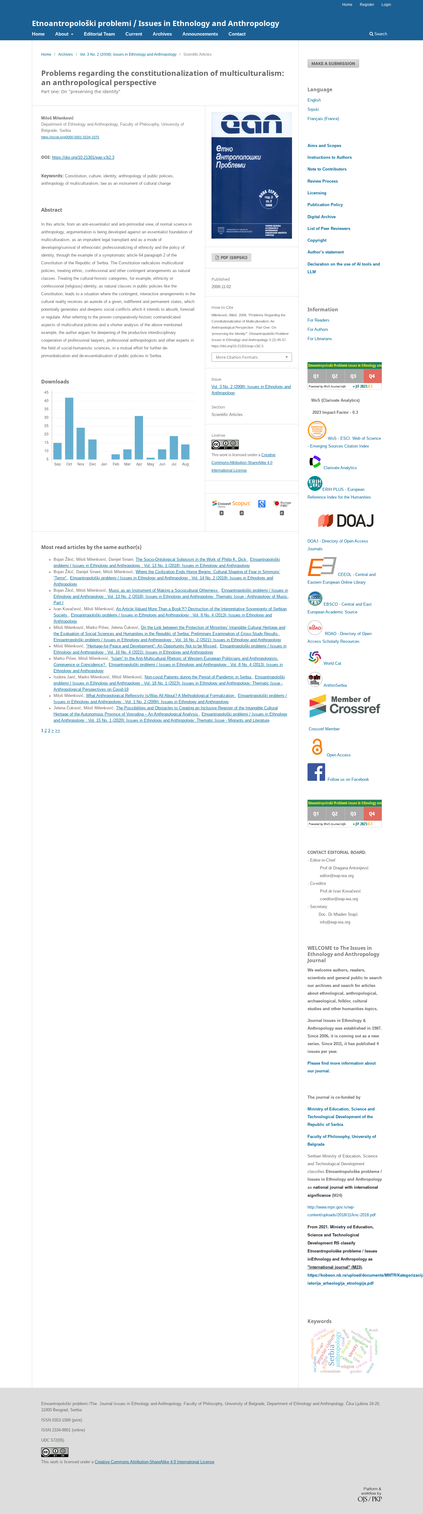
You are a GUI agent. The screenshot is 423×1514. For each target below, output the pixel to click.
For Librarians (319, 338)
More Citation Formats (237, 357)
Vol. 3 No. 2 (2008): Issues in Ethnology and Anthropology (128, 54)
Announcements (200, 34)
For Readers (318, 320)
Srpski (313, 109)
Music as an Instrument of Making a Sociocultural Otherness (164, 590)
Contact (237, 34)
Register (367, 4)
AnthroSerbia (334, 685)
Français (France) (323, 118)
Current (133, 34)
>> (57, 730)
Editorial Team (99, 34)
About (62, 34)
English (314, 100)
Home (38, 34)
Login (386, 4)
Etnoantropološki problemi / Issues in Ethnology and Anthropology (155, 23)
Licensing (316, 193)
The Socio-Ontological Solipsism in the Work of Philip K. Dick (191, 559)
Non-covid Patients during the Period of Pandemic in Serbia (198, 677)
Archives (162, 34)
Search (380, 34)
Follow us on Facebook (348, 779)
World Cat (331, 663)
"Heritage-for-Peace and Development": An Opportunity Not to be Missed (151, 646)
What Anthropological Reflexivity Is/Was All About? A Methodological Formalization (160, 696)
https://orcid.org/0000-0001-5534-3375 (70, 137)
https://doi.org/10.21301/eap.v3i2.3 (83, 157)
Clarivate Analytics (340, 467)
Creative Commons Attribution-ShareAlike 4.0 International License (244, 463)
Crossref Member (324, 729)
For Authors (317, 329)
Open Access (339, 755)
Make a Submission (333, 63)
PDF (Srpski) (233, 257)
